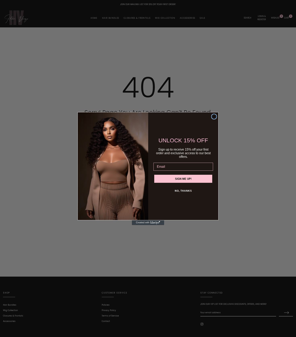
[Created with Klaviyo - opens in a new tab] (148, 222)
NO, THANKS (183, 190)
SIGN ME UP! (183, 178)
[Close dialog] (214, 116)
